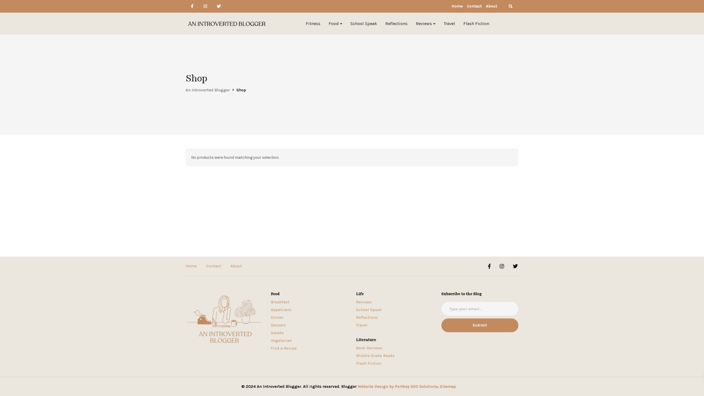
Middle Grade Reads (375, 355)
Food (334, 23)
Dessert (278, 325)
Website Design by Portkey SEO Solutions (398, 386)
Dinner (277, 317)
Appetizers (281, 309)
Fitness (313, 23)
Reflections (396, 23)
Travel (449, 23)
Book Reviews (369, 347)
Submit (480, 325)
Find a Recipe (284, 348)
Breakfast (280, 301)
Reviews (424, 23)
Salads (277, 332)
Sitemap (448, 386)
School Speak (363, 23)
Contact (474, 6)
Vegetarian (281, 340)
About (491, 6)
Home (457, 6)
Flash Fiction (476, 23)
